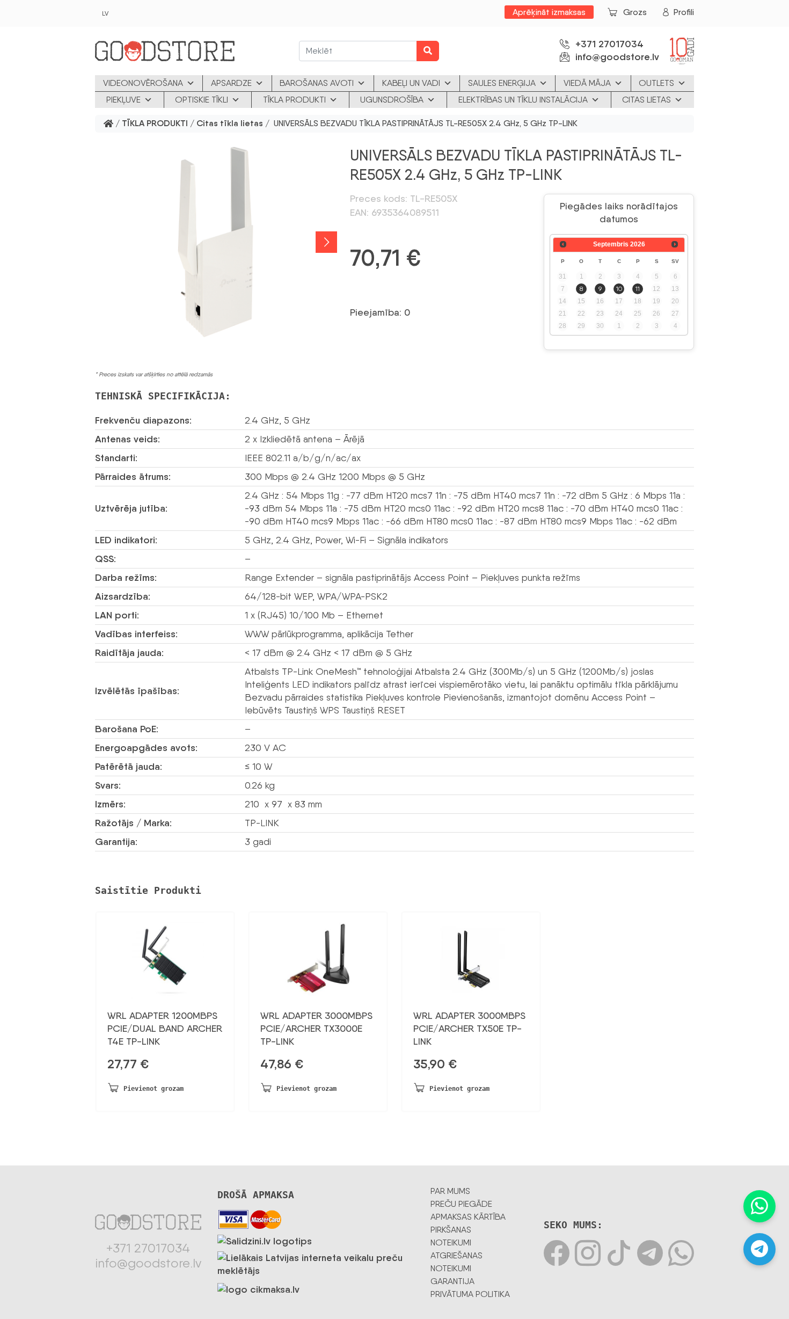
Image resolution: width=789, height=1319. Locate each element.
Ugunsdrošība (391, 99)
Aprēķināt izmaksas (549, 12)
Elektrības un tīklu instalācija (523, 99)
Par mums (450, 1191)
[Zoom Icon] (216, 242)
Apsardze (231, 83)
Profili (684, 12)
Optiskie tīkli (201, 99)
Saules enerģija (502, 83)
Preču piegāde (461, 1204)
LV (105, 13)
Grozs (635, 12)
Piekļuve (123, 99)
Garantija (452, 1281)
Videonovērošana (143, 83)
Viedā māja (587, 83)
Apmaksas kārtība (468, 1217)
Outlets (656, 83)
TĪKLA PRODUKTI (155, 123)
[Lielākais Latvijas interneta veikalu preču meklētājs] (315, 1262)
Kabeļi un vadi (411, 83)
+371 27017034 (609, 44)
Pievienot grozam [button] (153, 1088)
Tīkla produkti (294, 99)
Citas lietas (646, 99)
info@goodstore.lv (617, 57)
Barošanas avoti (317, 83)
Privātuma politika (470, 1294)
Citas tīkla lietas (229, 123)
